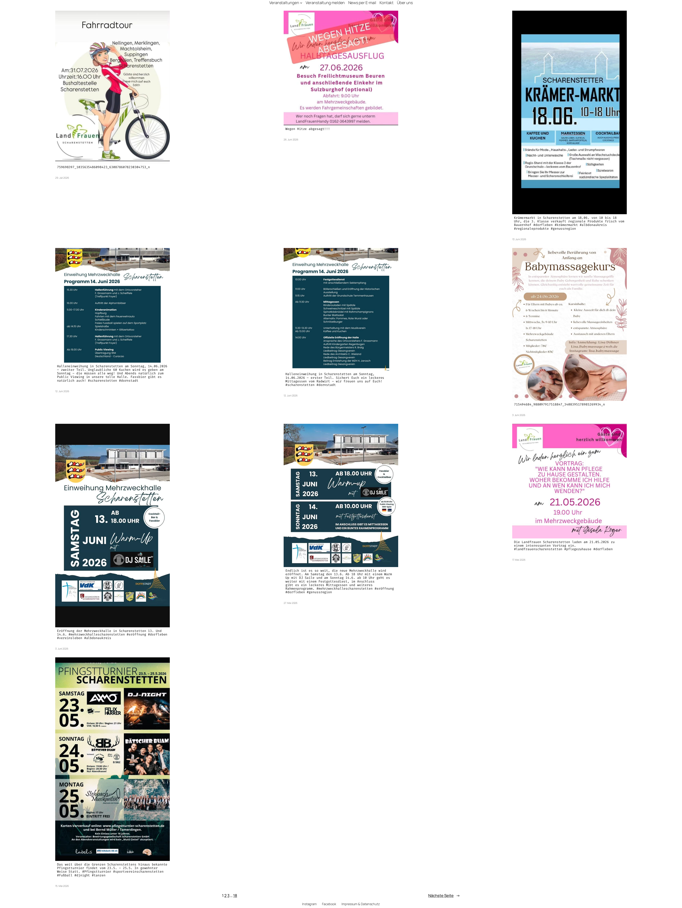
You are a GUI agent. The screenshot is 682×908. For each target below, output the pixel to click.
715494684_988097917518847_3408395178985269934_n (559, 404)
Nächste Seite (444, 895)
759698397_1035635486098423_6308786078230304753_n (103, 167)
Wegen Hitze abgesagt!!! (307, 129)
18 (235, 895)
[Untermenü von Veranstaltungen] (301, 3)
